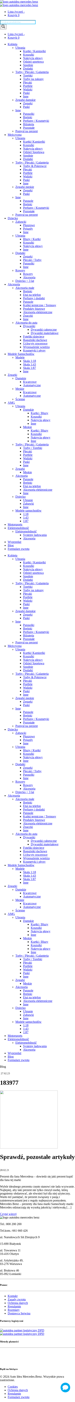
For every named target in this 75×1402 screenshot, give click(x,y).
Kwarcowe (30, 381)
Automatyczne (32, 385)
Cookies (13, 1386)
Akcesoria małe (24, 287)
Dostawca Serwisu (19, 1313)
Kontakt (13, 1296)
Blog (11, 545)
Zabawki (20, 221)
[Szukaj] (3, 26)
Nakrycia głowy (33, 58)
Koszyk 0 (13, 15)
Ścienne (20, 399)
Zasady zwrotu (17, 1299)
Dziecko (13, 218)
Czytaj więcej (8, 1214)
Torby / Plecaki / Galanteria (32, 72)
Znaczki (28, 315)
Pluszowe (29, 225)
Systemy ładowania (35, 535)
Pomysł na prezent (26, 131)
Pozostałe (29, 127)
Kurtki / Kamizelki (34, 51)
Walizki (27, 89)
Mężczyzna (15, 134)
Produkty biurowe (34, 308)
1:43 (25, 517)
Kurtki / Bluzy (39, 413)
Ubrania (20, 47)
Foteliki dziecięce (33, 336)
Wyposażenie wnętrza (36, 347)
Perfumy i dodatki (34, 298)
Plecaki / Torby (32, 260)
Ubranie (28, 500)
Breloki (27, 117)
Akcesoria (29, 277)
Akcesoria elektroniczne (37, 312)
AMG (11, 402)
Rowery (20, 270)
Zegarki (27, 103)
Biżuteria (28, 124)
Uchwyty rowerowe (35, 343)
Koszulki (28, 54)
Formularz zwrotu (18, 548)
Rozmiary (14, 1310)
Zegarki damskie (25, 100)
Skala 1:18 (29, 361)
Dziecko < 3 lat (24, 280)
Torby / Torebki (32, 448)
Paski (26, 93)
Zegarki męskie (24, 187)
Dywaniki (29, 326)
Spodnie (28, 65)
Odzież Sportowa (33, 152)
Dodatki (28, 68)
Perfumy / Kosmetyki (36, 120)
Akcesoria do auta (26, 322)
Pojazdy (28, 228)
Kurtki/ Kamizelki (34, 141)
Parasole (28, 200)
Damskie (20, 378)
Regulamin (14, 1306)
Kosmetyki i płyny (34, 350)
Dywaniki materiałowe (44, 333)
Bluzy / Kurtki (32, 239)
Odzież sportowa (33, 61)
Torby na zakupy (33, 79)
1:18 (25, 514)
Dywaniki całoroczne (44, 329)
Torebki (27, 75)
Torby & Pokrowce (35, 166)
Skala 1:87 (29, 367)
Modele (20, 357)
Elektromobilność (18, 528)
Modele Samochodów (21, 354)
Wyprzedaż (14, 542)
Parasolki (28, 113)
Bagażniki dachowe (35, 340)
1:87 (25, 521)
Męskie (19, 388)
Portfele (27, 86)
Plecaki (27, 82)
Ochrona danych (18, 1303)
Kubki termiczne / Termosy (39, 305)
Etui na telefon (32, 294)
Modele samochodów (28, 510)
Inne (25, 96)
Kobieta (12, 44)
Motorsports (15, 524)
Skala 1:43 (29, 364)
